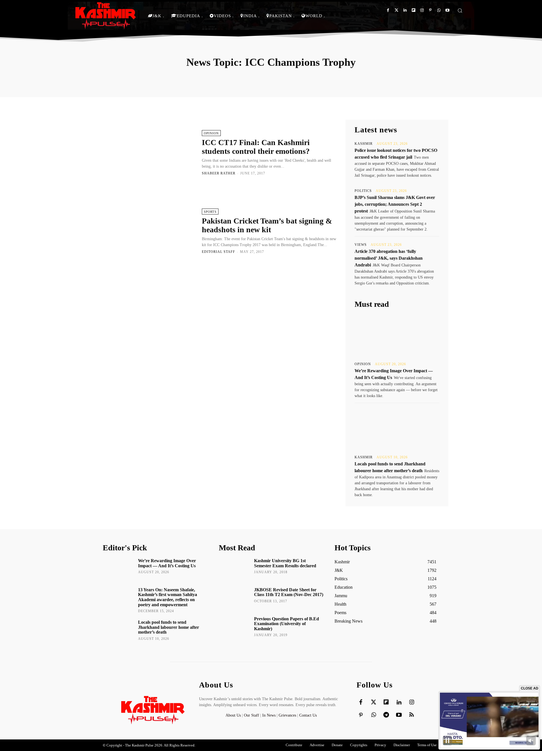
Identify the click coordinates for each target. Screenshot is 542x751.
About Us (234, 715)
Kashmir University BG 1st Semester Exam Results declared (285, 563)
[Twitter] (396, 10)
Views (361, 244)
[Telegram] (386, 715)
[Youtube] (447, 10)
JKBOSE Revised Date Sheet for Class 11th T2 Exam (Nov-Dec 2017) (288, 592)
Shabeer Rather (218, 173)
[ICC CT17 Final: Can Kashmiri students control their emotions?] (149, 152)
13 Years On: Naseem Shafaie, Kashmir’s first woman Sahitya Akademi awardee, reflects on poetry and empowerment (167, 597)
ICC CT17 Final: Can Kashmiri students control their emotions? (256, 147)
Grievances (287, 715)
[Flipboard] (413, 10)
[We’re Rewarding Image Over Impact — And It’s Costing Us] (397, 335)
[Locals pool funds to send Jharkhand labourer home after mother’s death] (397, 428)
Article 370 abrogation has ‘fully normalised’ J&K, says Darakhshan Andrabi (389, 258)
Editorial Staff (218, 252)
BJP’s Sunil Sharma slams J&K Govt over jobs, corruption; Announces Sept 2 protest (395, 204)
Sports (210, 211)
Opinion (211, 133)
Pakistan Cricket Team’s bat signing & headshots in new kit (267, 225)
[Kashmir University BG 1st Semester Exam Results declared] (234, 569)
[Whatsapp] (439, 10)
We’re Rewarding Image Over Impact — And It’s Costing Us (167, 563)
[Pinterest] (430, 10)
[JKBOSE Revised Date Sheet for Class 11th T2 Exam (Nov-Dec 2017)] (234, 598)
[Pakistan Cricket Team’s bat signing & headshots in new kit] (149, 231)
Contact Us (308, 715)
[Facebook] (388, 10)
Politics (363, 190)
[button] (459, 10)
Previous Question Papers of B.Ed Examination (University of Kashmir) (286, 623)
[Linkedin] (405, 10)
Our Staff (251, 715)
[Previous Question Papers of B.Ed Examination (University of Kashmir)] (234, 627)
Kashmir (364, 143)
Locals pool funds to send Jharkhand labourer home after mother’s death (168, 627)
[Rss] (412, 715)
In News (269, 715)
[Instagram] (422, 10)
